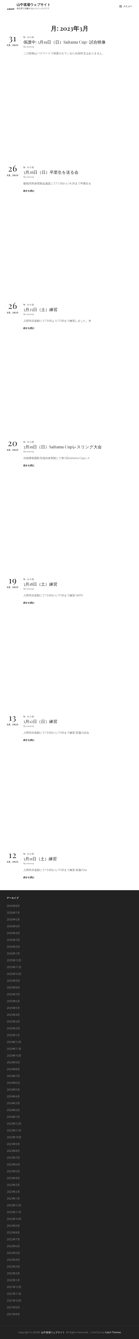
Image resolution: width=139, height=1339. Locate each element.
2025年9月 (13, 981)
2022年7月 (13, 1239)
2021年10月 (14, 1300)
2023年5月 (13, 1171)
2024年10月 (14, 1055)
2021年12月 (14, 1287)
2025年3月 (13, 1021)
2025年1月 (13, 1035)
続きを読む (29, 191)
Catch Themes (113, 1332)
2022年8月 (13, 1232)
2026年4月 (13, 933)
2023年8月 (13, 1151)
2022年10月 (14, 1219)
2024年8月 (13, 1069)
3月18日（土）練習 (40, 584)
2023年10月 (14, 1137)
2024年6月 (13, 1083)
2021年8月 (13, 1314)
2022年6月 (13, 1246)
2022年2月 (13, 1273)
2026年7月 (13, 913)
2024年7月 (13, 1076)
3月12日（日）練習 (40, 721)
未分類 (30, 37)
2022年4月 (13, 1260)
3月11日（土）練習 (40, 858)
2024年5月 (13, 1089)
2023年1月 (13, 1198)
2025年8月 (13, 987)
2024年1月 (13, 1117)
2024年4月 (13, 1096)
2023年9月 (13, 1144)
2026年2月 (13, 947)
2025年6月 (13, 1001)
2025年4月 (13, 1015)
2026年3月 (13, 940)
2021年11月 (14, 1294)
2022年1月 (13, 1280)
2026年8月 (13, 906)
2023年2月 (13, 1192)
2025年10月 (14, 974)
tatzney (30, 46)
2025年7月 (13, 994)
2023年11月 (14, 1130)
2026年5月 (13, 926)
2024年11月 (14, 1049)
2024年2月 (13, 1110)
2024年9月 (13, 1062)
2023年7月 (13, 1158)
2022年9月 (13, 1226)
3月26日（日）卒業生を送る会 (50, 172)
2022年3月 (13, 1266)
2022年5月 (13, 1253)
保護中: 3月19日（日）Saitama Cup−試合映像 (64, 42)
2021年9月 (13, 1307)
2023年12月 (14, 1123)
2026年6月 (13, 919)
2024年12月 (14, 1042)
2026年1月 (13, 953)
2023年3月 (13, 1185)
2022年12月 (14, 1205)
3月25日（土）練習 (40, 309)
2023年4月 (13, 1178)
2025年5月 (13, 1008)
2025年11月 (14, 967)
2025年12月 (14, 960)
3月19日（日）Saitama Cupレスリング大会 (62, 446)
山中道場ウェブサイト (34, 4)
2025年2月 (13, 1028)
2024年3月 (13, 1103)
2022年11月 (14, 1212)
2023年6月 (13, 1164)
